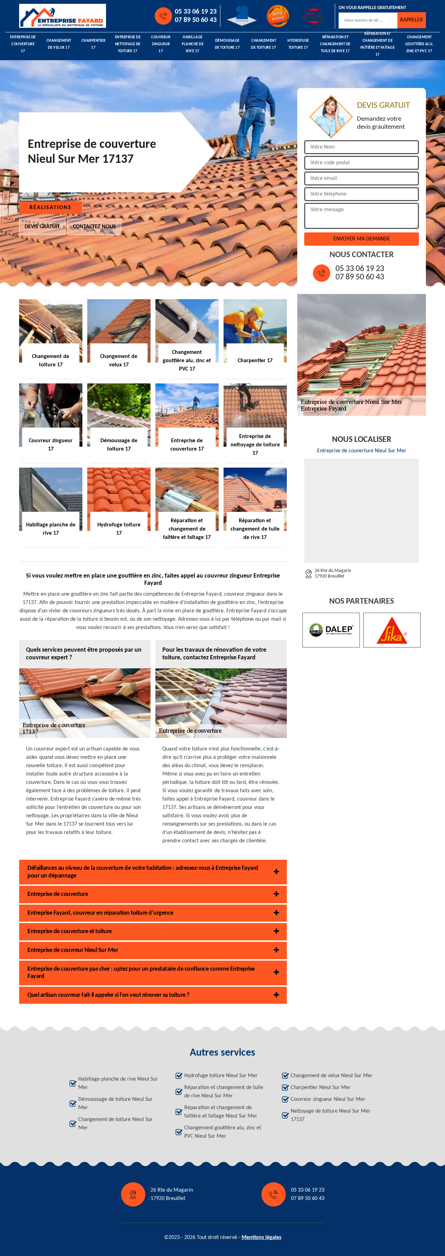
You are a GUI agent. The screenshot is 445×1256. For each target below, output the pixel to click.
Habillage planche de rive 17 (192, 44)
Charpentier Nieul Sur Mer (321, 1087)
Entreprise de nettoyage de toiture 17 (128, 44)
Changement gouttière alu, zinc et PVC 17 (419, 44)
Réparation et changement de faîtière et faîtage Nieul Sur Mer (220, 1112)
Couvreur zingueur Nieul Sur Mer (328, 1099)
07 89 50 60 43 (196, 20)
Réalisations (51, 207)
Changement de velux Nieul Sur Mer (332, 1076)
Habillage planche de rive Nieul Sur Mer (118, 1083)
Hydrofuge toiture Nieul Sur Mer (221, 1076)
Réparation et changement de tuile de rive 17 (335, 44)
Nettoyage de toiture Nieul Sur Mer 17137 (331, 1115)
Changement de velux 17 (59, 44)
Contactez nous (94, 227)
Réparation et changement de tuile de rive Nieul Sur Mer (223, 1092)
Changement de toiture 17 (263, 44)
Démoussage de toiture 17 (227, 44)
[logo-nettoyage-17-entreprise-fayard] (50, 16)
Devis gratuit (42, 227)
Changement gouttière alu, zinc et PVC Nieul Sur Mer (222, 1132)
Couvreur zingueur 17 (160, 44)
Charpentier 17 (94, 44)
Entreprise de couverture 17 (23, 44)
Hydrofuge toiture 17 (298, 44)
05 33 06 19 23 (196, 11)
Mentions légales (261, 1237)
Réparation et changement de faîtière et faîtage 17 (378, 44)
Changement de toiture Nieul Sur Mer (115, 1124)
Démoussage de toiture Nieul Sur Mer (115, 1104)
